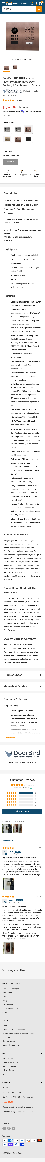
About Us (6, 1025)
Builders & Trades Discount (13, 1029)
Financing (6, 1037)
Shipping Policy (8, 1058)
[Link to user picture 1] (8, 884)
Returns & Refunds (10, 1062)
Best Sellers (7, 993)
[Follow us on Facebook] (4, 1128)
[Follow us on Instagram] (9, 1128)
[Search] (39, 9)
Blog (4, 1074)
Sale (4, 996)
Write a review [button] (22, 811)
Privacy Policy (8, 1070)
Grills (4, 1012)
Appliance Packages (10, 989)
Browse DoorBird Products (22, 762)
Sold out (10, 161)
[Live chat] (35, 3)
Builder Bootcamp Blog (11, 1045)
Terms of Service (9, 1066)
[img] (8, 848)
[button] (8, 100)
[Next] (42, 36)
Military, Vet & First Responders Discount (19, 1033)
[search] (19, 9)
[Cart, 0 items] (40, 3)
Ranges (5, 1000)
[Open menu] (3, 3)
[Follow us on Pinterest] (14, 1128)
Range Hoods (8, 1004)
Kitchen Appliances (10, 1008)
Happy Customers (10, 1041)
